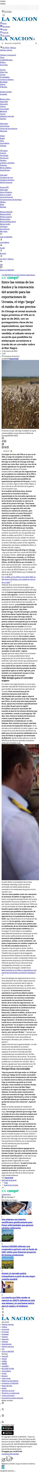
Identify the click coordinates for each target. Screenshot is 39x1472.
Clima (2, 57)
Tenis (2, 141)
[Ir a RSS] (3, 1422)
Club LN (5, 33)
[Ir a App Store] (8, 1434)
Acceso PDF (4, 187)
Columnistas (4, 126)
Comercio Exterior (7, 79)
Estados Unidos (6, 92)
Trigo (6, 1183)
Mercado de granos (9, 1180)
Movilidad (3, 82)
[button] (19, 154)
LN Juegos (4, 150)
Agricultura (30, 275)
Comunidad (4, 109)
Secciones (6, 26)
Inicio (4, 23)
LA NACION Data (6, 60)
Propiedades (5, 77)
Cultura (3, 106)
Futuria (2, 70)
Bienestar (3, 111)
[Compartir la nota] (3, 441)
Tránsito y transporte (8, 55)
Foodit (4, 29)
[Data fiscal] (3, 1468)
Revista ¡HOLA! (5, 214)
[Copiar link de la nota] (3, 444)
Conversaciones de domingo (11, 199)
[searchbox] (18, 43)
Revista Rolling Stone (8, 222)
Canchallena (4, 143)
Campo (2, 75)
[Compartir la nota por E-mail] (7, 447)
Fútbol (2, 136)
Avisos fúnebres (6, 192)
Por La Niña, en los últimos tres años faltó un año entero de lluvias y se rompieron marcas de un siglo (19, 580)
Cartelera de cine (6, 177)
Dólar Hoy (4, 72)
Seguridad (4, 101)
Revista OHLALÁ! (6, 212)
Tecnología (4, 155)
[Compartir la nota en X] (5, 447)
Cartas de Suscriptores (8, 128)
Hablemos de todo (7, 116)
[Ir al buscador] (4, 15)
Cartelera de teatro (7, 180)
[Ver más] (3, 1187)
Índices (2, 84)
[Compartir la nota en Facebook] (3, 447)
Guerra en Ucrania (11, 1185)
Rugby (2, 138)
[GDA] (7, 1461)
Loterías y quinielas (7, 163)
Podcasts (3, 165)
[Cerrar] (34, 39)
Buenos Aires (5, 99)
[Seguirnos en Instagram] (3, 1416)
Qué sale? (3, 175)
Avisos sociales (5, 195)
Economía (15, 275)
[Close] (3, 1309)
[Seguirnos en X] (3, 1410)
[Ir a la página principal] (19, 20)
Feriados (3, 160)
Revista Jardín (5, 224)
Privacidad (15, 1454)
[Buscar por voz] (36, 43)
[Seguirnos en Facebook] (3, 1403)
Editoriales (4, 124)
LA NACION (6, 275)
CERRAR (2, 1)
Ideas (2, 204)
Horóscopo (4, 158)
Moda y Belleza (5, 168)
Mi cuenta (6, 36)
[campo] (10, 279)
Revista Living (5, 219)
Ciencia (2, 114)
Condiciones (6, 1454)
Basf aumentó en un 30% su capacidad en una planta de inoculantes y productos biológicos (19, 971)
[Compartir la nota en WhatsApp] (5, 441)
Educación (4, 104)
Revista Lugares (6, 217)
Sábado (3, 202)
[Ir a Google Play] (8, 1430)
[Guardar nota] (3, 438)
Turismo (3, 153)
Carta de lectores (6, 197)
